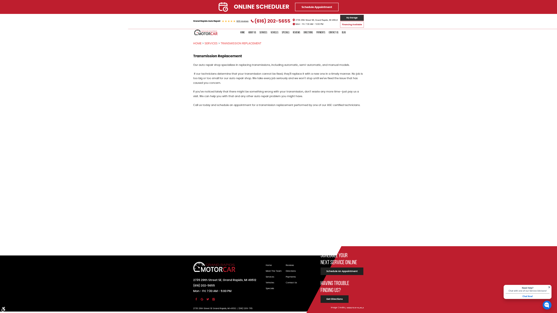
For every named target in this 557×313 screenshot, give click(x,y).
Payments (320, 32)
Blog (344, 32)
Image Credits (338, 308)
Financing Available (352, 25)
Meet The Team (274, 271)
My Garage (352, 18)
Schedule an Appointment (342, 271)
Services (263, 32)
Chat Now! (527, 296)
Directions (308, 32)
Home (242, 32)
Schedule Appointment (317, 7)
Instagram (213, 300)
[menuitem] (242, 32)
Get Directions (334, 299)
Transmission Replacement (241, 43)
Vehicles (274, 32)
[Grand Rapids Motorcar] (206, 32)
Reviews (296, 32)
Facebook (196, 300)
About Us (252, 32)
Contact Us (333, 32)
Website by (355, 307)
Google (202, 300)
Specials (285, 32)
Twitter (208, 300)
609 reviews (242, 21)
